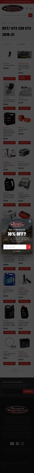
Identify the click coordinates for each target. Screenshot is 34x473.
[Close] (30, 221)
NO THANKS (17, 251)
